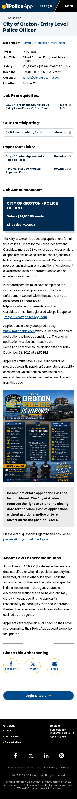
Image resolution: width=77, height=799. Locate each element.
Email (54, 668)
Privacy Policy (15, 767)
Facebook (11, 668)
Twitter (33, 668)
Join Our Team (13, 736)
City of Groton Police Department (44, 43)
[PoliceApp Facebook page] (15, 755)
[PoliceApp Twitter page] (30, 755)
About (8, 730)
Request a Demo (14, 742)
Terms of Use (33, 767)
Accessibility (50, 767)
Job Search (14, 18)
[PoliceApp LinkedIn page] (46, 755)
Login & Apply (35, 696)
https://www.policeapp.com (25, 317)
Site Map (64, 767)
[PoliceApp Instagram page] (61, 755)
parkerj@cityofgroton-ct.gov (41, 77)
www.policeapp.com (19, 331)
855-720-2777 (58, 737)
